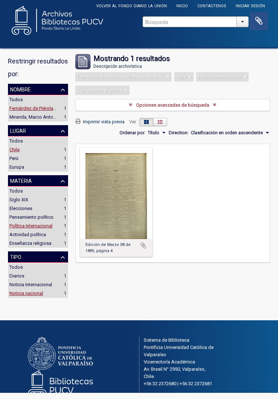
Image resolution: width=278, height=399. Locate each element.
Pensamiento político (31, 217)
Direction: (179, 132)
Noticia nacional (26, 293)
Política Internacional (30, 226)
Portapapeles (259, 21)
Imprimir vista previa (103, 121)
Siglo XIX (18, 199)
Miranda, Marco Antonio (34, 117)
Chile (14, 149)
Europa (16, 167)
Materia (21, 180)
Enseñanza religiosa (30, 243)
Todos (16, 99)
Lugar (18, 130)
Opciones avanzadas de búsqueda (172, 105)
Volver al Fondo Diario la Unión (131, 5)
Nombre (20, 89)
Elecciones (20, 208)
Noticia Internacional (30, 284)
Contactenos (211, 5)
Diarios (16, 276)
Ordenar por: (132, 132)
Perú (13, 158)
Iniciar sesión (250, 5)
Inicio (182, 5)
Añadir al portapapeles (143, 245)
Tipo (15, 256)
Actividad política (27, 234)
